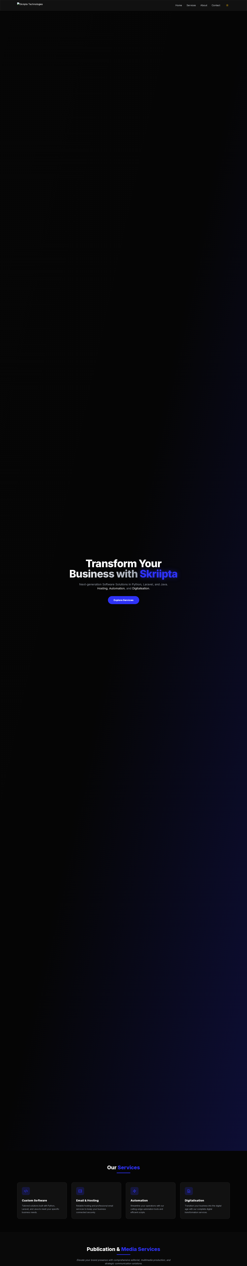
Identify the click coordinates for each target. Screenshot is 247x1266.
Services (191, 5)
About (203, 5)
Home (178, 5)
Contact (216, 5)
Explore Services (124, 600)
